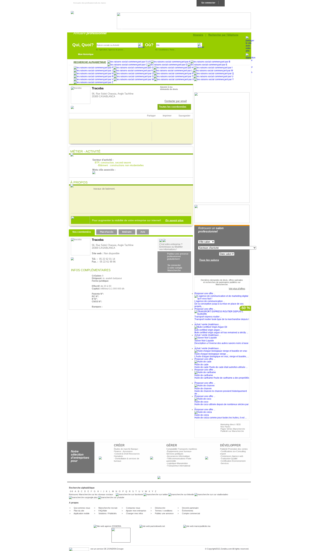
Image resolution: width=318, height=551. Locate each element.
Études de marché (122, 449)
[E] (207, 64)
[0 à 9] (129, 61)
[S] (133, 76)
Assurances (172, 456)
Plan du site (79, 511)
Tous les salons (209, 259)
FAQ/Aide (102, 511)
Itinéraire (127, 232)
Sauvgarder (184, 115)
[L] (173, 70)
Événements (187, 511)
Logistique (171, 463)
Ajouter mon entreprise (136, 511)
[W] (134, 79)
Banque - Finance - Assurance (126, 450)
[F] (93, 67)
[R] (94, 76)
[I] (213, 67)
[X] (174, 79)
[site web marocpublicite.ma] (196, 526)
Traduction (225, 458)
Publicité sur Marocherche (232, 431)
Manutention (182, 463)
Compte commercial (191, 513)
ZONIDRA (111, 549)
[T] (173, 76)
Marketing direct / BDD (230, 424)
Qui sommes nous (82, 508)
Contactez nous (133, 508)
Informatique (184, 456)
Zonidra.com (226, 549)
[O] (134, 73)
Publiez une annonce (164, 513)
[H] (173, 67)
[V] (93, 79)
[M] (213, 70)
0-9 (71, 491)
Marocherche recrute (107, 508)
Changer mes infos (134, 513)
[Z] (93, 82)
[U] (213, 76)
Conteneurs (226, 456)
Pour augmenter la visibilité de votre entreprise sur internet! (136, 220)
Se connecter (208, 2)
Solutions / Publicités (107, 513)
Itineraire (198, 35)
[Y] (214, 79)
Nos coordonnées (82, 232)
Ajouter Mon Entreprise (237, 2)
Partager (151, 115)
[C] (127, 64)
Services (225, 463)
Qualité (234, 458)
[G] (133, 67)
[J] (93, 70)
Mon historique (85, 54)
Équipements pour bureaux (179, 451)
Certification (226, 461)
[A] (170, 61)
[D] (167, 64)
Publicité (223, 449)
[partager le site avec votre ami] (250, 51)
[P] (174, 73)
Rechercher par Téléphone (223, 35)
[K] (133, 70)
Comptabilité (171, 449)
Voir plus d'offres (237, 288)
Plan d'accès (106, 232)
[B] (210, 61)
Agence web (237, 456)
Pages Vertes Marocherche (232, 429)
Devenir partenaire (190, 508)
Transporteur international (178, 466)
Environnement (238, 461)
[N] (94, 73)
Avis (142, 232)
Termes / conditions (163, 511)
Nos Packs (225, 427)
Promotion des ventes (238, 449)
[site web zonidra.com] (107, 526)
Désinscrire (160, 508)
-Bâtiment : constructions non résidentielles (121, 165)
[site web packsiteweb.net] (152, 526)
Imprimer (167, 115)
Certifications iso (228, 451)
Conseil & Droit (121, 454)
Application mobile (81, 513)
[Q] (214, 73)
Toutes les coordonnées (172, 106)
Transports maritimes (187, 449)
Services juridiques (174, 454)
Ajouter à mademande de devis (169, 88)
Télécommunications (176, 458)
